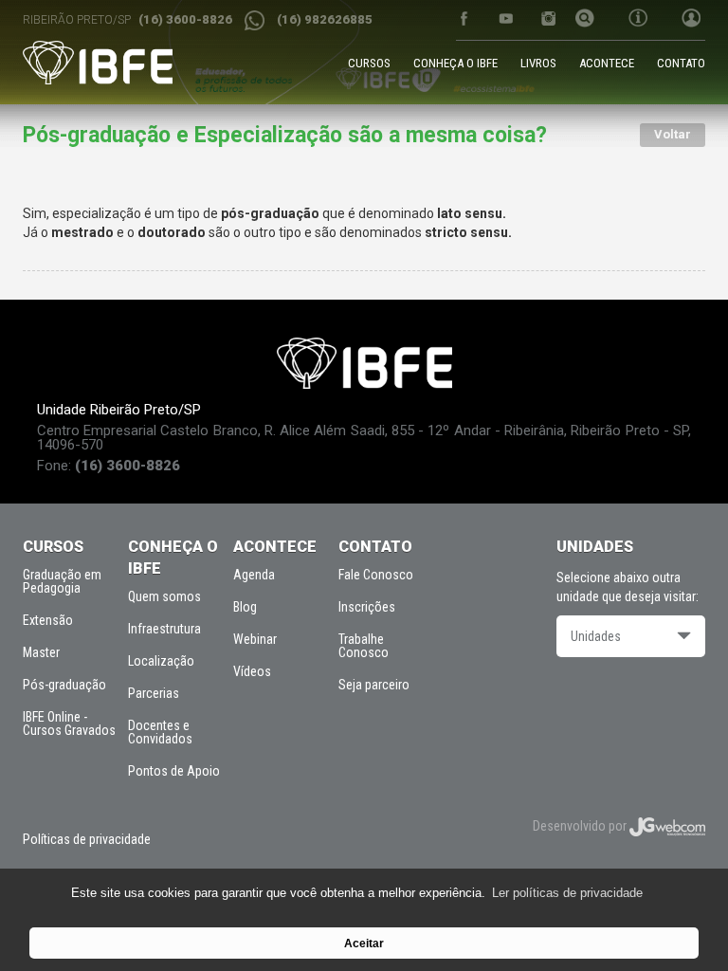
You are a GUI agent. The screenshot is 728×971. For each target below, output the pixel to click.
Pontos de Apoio (174, 771)
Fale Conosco (375, 574)
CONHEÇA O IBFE (455, 63)
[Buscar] (584, 20)
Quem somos (164, 596)
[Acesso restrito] (684, 20)
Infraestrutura (164, 628)
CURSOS (369, 63)
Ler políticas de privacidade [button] (567, 893)
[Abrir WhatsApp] (680, 923)
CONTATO (681, 63)
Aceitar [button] (364, 943)
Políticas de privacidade (87, 839)
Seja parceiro (374, 684)
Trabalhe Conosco (363, 646)
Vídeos (252, 671)
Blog (245, 606)
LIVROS (538, 63)
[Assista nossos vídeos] (506, 18)
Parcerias (153, 693)
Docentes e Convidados (160, 732)
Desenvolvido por (581, 826)
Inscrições (366, 606)
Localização (161, 661)
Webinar (255, 639)
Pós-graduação (64, 684)
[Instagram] (548, 18)
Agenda (254, 574)
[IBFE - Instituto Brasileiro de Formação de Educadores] (98, 62)
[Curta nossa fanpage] (463, 18)
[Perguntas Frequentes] (637, 20)
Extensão (48, 620)
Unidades (596, 636)
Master (41, 652)
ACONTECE (606, 63)
